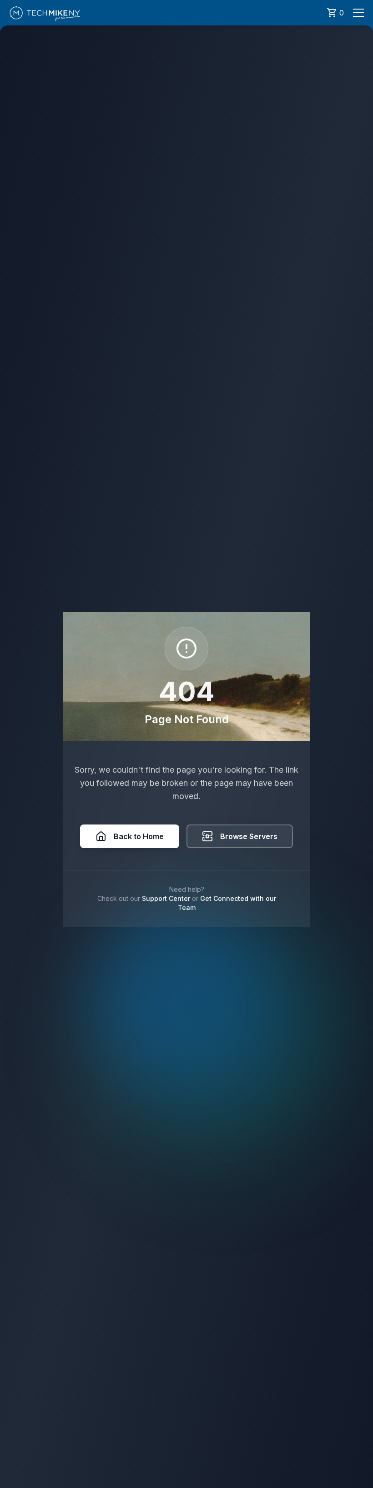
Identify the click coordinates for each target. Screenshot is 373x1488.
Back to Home (139, 836)
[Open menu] (358, 12)
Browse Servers (248, 836)
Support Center (166, 898)
